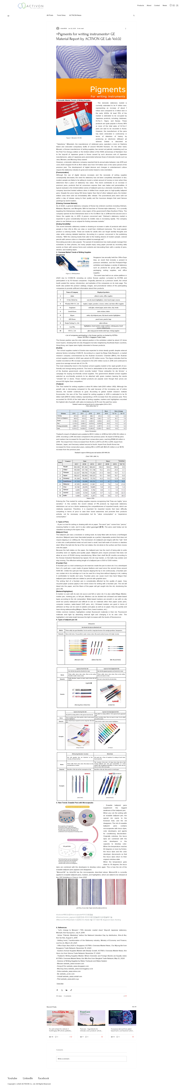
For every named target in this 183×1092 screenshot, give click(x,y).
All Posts (50, 15)
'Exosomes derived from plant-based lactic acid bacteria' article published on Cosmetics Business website (122, 1030)
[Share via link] (71, 990)
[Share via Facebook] (57, 990)
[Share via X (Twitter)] (62, 990)
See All (134, 1006)
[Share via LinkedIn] (66, 990)
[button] (134, 15)
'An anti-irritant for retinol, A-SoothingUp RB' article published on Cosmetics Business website (60, 1030)
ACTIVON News (75, 15)
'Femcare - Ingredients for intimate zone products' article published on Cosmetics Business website (90, 1030)
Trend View (61, 15)
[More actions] (125, 28)
